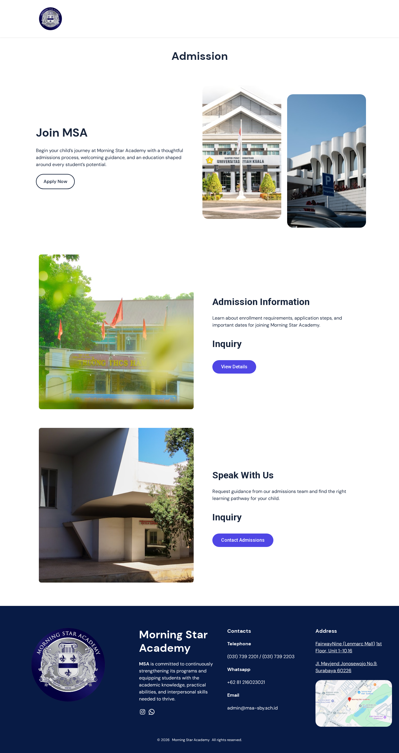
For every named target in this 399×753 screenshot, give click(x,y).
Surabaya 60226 (333, 670)
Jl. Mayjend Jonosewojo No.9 (346, 663)
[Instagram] (142, 711)
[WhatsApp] (151, 711)
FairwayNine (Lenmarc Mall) (345, 644)
